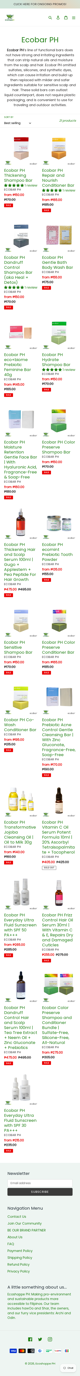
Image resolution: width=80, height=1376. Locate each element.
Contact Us (16, 1216)
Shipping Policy (19, 1257)
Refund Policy (18, 1264)
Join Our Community (24, 1223)
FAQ (10, 1244)
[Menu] (74, 17)
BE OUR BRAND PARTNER (26, 1230)
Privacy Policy (18, 1271)
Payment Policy (20, 1250)
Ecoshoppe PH (45, 1363)
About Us (15, 1237)
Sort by (8, 117)
